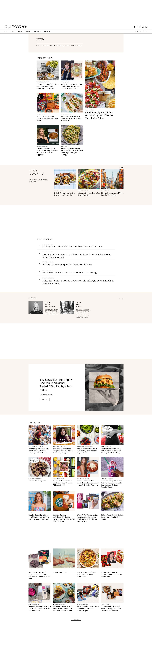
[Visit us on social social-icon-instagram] (143, 27)
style (12, 31)
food (20, 31)
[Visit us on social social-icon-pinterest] (137, 27)
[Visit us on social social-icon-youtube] (146, 27)
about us (47, 31)
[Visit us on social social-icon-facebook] (140, 27)
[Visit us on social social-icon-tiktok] (134, 27)
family (28, 31)
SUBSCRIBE (138, 31)
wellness (37, 31)
